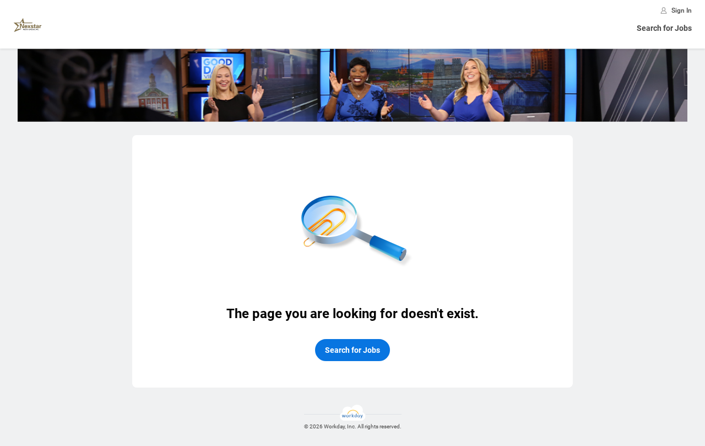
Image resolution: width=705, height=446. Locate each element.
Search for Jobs (664, 28)
